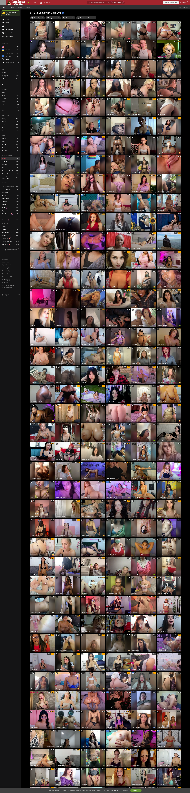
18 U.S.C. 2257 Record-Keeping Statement (8, 286)
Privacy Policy (6, 271)
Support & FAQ (6, 259)
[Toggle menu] (3, 2)
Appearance (53, 18)
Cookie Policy (114, 790)
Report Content (6, 265)
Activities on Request (86, 18)
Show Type (37, 18)
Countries (68, 18)
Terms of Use (6, 274)
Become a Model (7, 277)
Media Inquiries (6, 268)
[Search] (109, 2)
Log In (184, 2)
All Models (5, 282)
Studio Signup (6, 280)
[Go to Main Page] (16, 2)
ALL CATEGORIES (12, 250)
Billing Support (6, 262)
